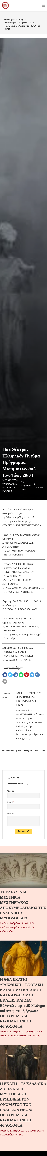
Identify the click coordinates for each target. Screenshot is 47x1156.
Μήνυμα (11, 813)
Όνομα (10, 791)
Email (10, 802)
